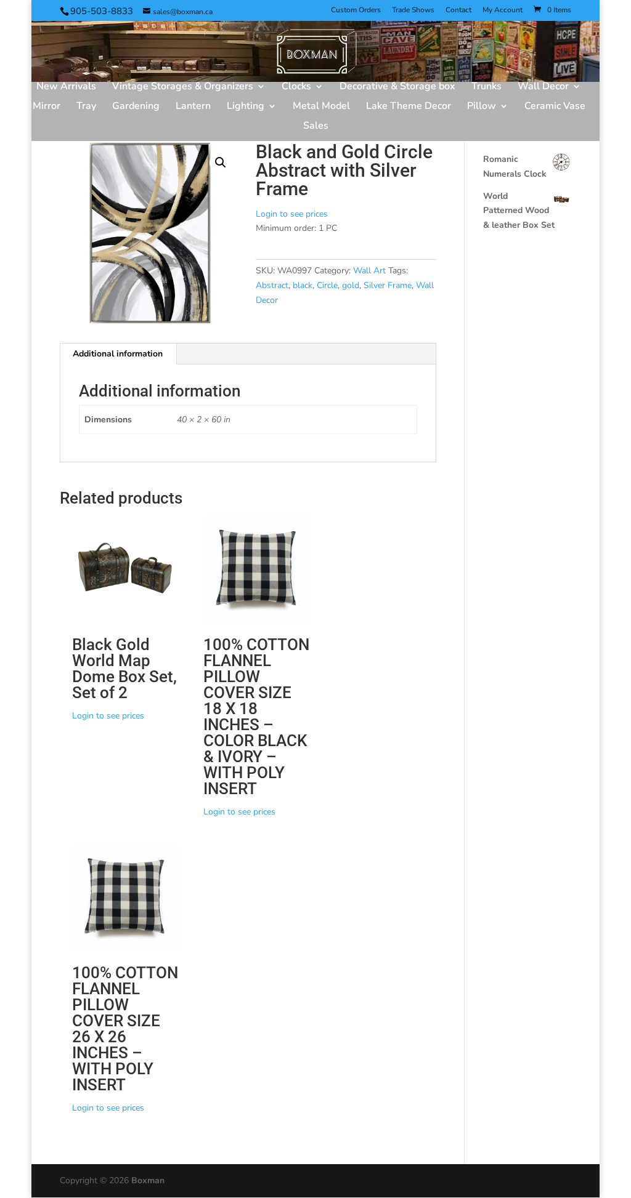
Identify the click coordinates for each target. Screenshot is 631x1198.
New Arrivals (66, 87)
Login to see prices (292, 214)
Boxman (148, 1180)
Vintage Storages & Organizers (182, 87)
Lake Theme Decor (408, 107)
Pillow (481, 107)
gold (350, 285)
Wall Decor (543, 87)
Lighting (245, 107)
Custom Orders (356, 10)
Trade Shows (413, 10)
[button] (221, 162)
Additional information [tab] (118, 354)
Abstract (272, 285)
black (302, 285)
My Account (502, 10)
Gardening (136, 107)
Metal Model (321, 107)
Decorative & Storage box (397, 87)
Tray (86, 107)
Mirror (46, 107)
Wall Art (369, 270)
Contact (458, 10)
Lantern (193, 107)
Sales (315, 126)
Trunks (486, 87)
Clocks (296, 87)
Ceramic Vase (554, 107)
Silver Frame (388, 285)
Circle (327, 285)
